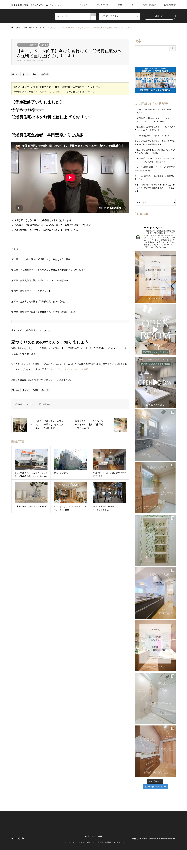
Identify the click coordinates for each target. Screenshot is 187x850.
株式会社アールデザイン (151, 838)
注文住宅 (44, 45)
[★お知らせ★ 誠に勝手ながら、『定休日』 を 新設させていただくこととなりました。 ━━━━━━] (155, 645)
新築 (120, 4)
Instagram (19, 838)
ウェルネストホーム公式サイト (50, 91)
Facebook (16, 838)
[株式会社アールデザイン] (93, 836)
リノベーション (103, 4)
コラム (132, 4)
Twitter (12, 838)
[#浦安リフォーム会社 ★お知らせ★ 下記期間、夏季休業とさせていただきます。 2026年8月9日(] (155, 277)
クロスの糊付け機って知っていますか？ (152, 135)
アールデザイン (29, 404)
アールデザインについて (28, 45)
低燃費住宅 (46, 404)
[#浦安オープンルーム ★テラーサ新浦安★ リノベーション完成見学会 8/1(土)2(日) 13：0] (155, 329)
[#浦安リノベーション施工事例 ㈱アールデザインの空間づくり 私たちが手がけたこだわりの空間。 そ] (155, 435)
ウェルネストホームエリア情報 (72, 369)
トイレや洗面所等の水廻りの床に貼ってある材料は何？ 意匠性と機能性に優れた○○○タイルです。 (155, 187)
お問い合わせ (170, 4)
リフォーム (84, 4)
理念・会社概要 (149, 4)
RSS (23, 838)
